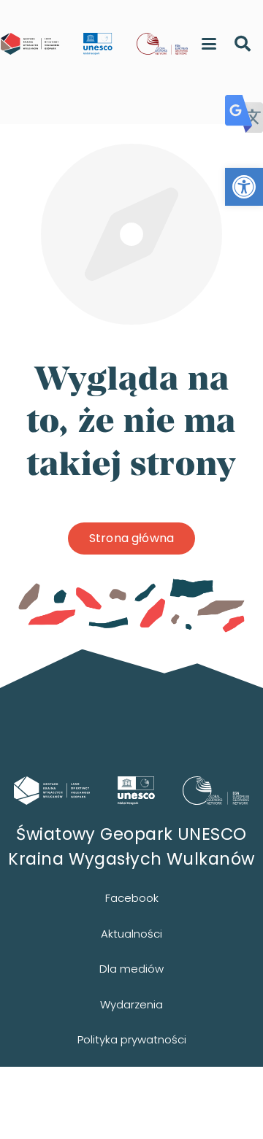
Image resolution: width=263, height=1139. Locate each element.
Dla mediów (131, 968)
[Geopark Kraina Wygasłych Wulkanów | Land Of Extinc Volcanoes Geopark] (29, 44)
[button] (244, 187)
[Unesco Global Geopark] (137, 790)
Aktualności (131, 933)
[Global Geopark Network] (216, 790)
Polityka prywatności (131, 1039)
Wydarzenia (131, 1004)
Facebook (132, 898)
